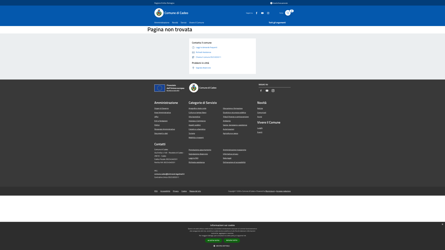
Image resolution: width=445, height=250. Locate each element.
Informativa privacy (230, 154)
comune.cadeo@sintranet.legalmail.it (169, 174)
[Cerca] (288, 13)
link (245, 236)
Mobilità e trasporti (196, 137)
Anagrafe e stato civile (197, 108)
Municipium (270, 191)
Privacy (176, 191)
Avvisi (259, 116)
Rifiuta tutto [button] (231, 240)
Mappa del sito (195, 191)
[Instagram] (267, 12)
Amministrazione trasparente (234, 149)
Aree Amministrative (162, 112)
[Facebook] (255, 12)
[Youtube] (261, 12)
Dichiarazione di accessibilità (234, 162)
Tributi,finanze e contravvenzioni (236, 116)
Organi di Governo (161, 108)
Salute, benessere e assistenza (235, 125)
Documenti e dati (161, 133)
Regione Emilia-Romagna (164, 3)
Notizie (260, 108)
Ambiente (227, 120)
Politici (157, 125)
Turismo (192, 133)
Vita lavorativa (194, 116)
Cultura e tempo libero (197, 112)
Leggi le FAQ (193, 158)
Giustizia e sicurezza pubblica (234, 112)
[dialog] (222, 236)
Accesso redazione (283, 191)
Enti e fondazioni (161, 120)
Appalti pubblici (195, 125)
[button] (222, 245)
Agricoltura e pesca (230, 133)
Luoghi (260, 128)
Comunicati (261, 112)
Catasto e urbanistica (197, 129)
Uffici (156, 116)
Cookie (184, 191)
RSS (156, 191)
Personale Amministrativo (164, 129)
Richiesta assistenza (197, 162)
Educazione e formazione (233, 108)
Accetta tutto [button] (213, 240)
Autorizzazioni (228, 129)
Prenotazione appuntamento (200, 149)
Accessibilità (165, 191)
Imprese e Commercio (197, 120)
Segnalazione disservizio (198, 154)
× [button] (442, 224)
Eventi (259, 132)
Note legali (227, 158)
